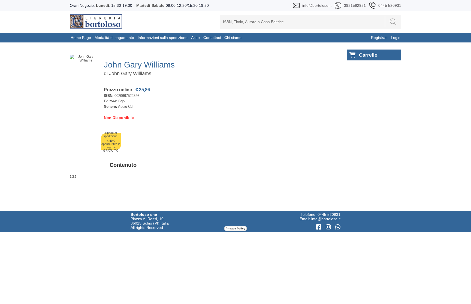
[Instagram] (329, 227)
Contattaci (212, 37)
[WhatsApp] (337, 227)
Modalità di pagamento (114, 37)
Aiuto (195, 37)
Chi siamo (232, 37)
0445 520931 (329, 214)
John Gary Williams (130, 73)
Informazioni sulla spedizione (163, 37)
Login (395, 37)
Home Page (81, 37)
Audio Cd (125, 107)
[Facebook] (319, 227)
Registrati (379, 37)
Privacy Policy (235, 228)
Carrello (368, 55)
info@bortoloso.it (325, 219)
